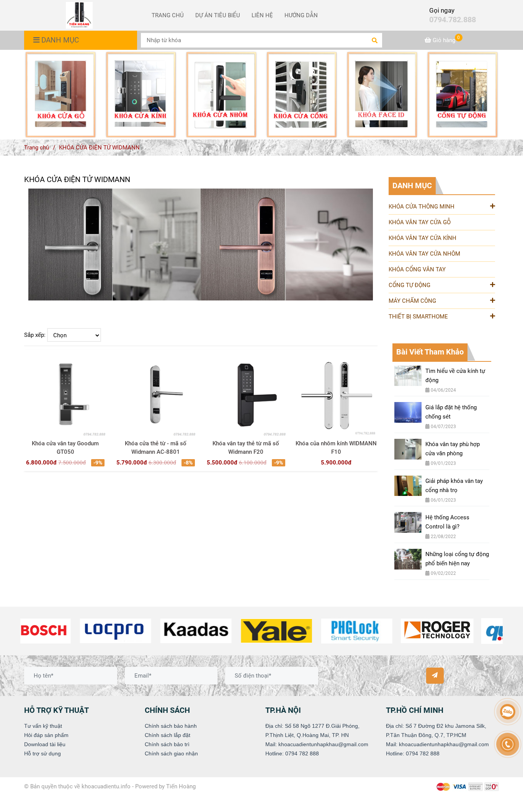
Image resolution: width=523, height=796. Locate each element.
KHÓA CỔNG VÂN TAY (417, 269)
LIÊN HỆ (262, 15)
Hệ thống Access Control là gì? (447, 522)
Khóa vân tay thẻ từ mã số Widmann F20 (245, 447)
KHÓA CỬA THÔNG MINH (421, 206)
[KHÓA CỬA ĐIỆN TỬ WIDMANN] (79, 15)
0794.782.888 (452, 19)
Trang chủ (36, 147)
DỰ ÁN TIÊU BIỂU (217, 15)
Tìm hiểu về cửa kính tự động (455, 376)
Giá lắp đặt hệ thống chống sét (451, 412)
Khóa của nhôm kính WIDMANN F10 (336, 447)
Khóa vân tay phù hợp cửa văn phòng (452, 449)
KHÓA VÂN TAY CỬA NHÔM (424, 253)
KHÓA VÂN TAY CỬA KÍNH (422, 238)
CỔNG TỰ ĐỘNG (409, 285)
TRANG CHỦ (168, 15)
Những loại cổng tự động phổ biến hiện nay (457, 559)
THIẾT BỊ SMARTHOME (418, 316)
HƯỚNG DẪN (301, 15)
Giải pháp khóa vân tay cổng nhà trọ (454, 486)
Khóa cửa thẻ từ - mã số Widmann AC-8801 (155, 447)
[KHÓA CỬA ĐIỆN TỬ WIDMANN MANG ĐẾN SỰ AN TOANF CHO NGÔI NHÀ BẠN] (60, 95)
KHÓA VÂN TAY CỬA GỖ (420, 222)
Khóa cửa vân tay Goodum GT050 (65, 447)
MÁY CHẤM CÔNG (412, 300)
